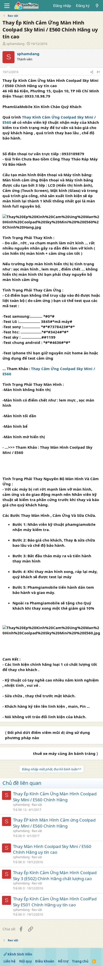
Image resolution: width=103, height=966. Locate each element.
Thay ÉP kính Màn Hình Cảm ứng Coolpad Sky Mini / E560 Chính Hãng (54, 823)
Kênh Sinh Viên (19, 954)
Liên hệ (10, 961)
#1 (98, 72)
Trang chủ (80, 961)
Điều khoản (44, 961)
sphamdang (15, 43)
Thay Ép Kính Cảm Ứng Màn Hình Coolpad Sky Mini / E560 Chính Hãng (54, 797)
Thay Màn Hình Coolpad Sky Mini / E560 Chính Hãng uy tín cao (52, 849)
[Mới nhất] (97, 5)
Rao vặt (37, 805)
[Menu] (7, 6)
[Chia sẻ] (91, 72)
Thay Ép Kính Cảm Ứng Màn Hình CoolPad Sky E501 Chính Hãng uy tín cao (54, 902)
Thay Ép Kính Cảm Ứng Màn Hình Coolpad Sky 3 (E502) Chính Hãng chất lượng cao (54, 875)
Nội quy (25, 961)
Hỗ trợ (63, 961)
